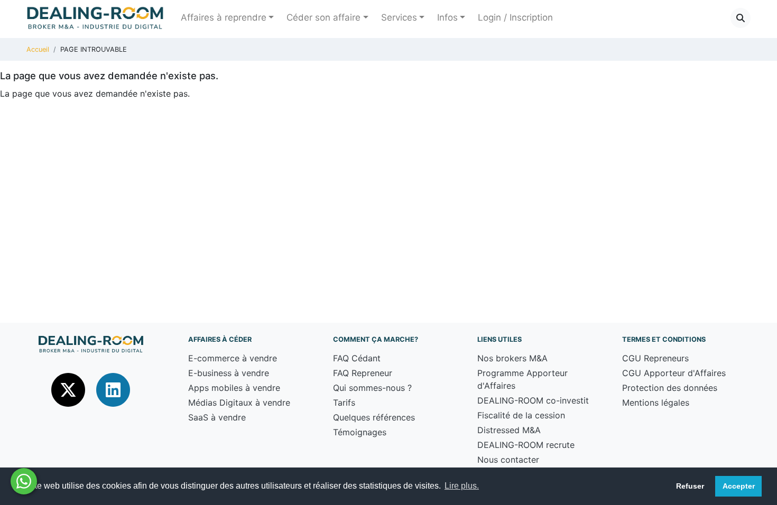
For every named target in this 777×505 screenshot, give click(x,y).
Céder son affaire (323, 17)
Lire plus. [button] (462, 485)
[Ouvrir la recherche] (740, 18)
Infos (447, 17)
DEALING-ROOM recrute (526, 444)
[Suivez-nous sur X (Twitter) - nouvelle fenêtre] (69, 389)
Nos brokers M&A (512, 358)
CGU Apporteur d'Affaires (674, 373)
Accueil (37, 49)
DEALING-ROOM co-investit (533, 400)
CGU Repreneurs (655, 358)
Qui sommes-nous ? (372, 387)
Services (399, 17)
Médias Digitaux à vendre (239, 402)
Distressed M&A (509, 430)
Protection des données (669, 387)
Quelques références (374, 417)
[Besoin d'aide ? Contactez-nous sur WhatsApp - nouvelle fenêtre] (24, 481)
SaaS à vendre (217, 417)
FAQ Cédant (357, 358)
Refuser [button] (690, 486)
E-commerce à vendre (232, 358)
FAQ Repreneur (362, 373)
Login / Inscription (515, 17)
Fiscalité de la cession (521, 415)
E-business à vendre (228, 373)
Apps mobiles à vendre (234, 387)
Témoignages (359, 432)
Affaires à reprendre (223, 17)
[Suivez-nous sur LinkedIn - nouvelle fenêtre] (113, 389)
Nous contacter (508, 459)
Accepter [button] (739, 486)
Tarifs (344, 402)
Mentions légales (655, 402)
